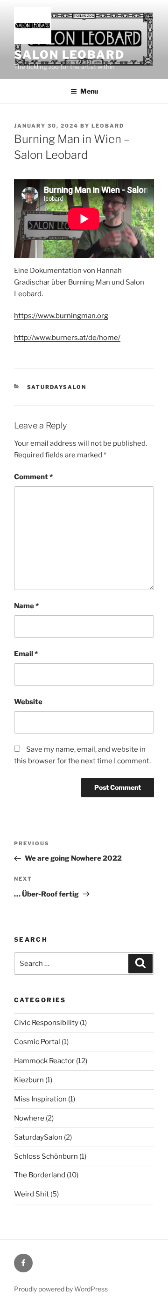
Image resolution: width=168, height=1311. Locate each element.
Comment (33, 477)
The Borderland (39, 1175)
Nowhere (29, 1118)
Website (28, 702)
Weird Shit (31, 1194)
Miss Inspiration (40, 1099)
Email (26, 654)
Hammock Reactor (44, 1061)
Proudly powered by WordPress (61, 1289)
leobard (107, 125)
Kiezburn (29, 1080)
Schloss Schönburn (46, 1156)
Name (26, 606)
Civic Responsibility (46, 1023)
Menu (89, 91)
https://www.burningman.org (61, 316)
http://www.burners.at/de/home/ (67, 337)
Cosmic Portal (37, 1042)
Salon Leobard (69, 54)
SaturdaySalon (57, 387)
